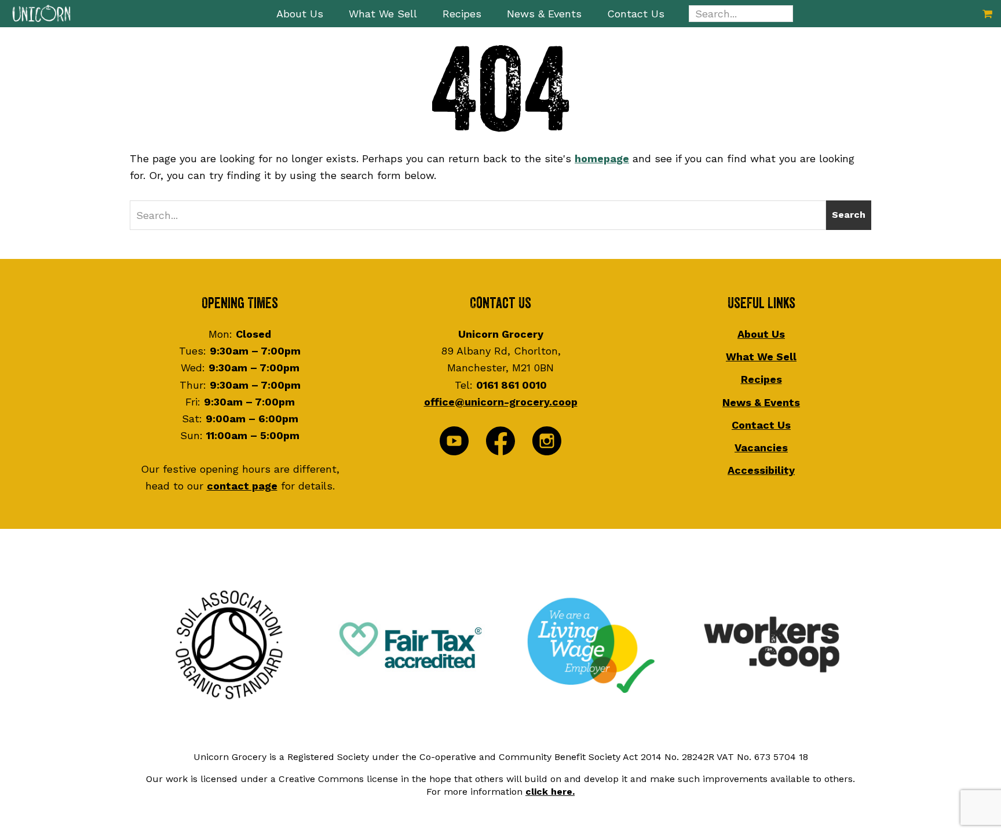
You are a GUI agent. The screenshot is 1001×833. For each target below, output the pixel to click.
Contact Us (761, 425)
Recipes (761, 379)
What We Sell (761, 356)
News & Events (761, 402)
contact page (242, 486)
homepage (602, 158)
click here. (550, 791)
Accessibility (761, 470)
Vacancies (761, 447)
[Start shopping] (987, 14)
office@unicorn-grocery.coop (501, 402)
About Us (761, 334)
